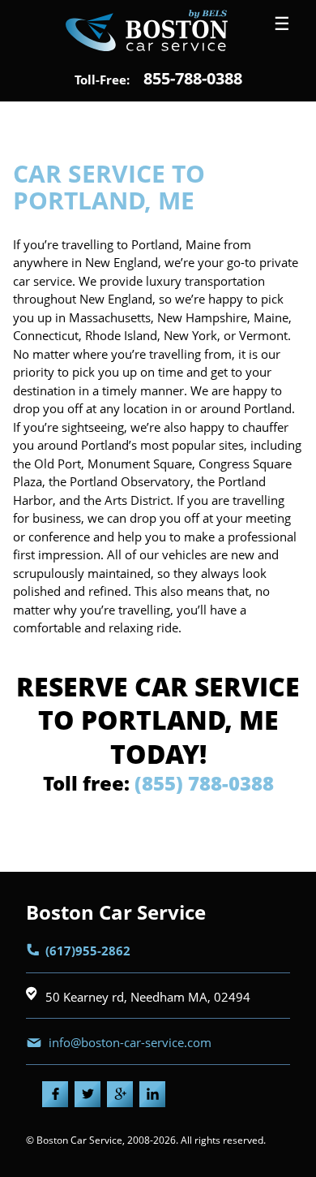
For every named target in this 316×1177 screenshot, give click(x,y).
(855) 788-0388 (204, 783)
